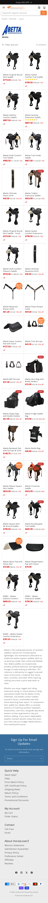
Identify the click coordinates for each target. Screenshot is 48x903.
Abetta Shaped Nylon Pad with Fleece (34, 563)
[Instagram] (21, 873)
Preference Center (14, 856)
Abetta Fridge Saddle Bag (34, 415)
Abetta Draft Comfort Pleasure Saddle (12, 270)
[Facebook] (16, 873)
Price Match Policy (14, 782)
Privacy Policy (12, 852)
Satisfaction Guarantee (16, 849)
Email (7, 832)
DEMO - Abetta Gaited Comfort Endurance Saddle (12, 635)
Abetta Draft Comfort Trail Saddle (12, 156)
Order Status (11, 816)
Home (4, 19)
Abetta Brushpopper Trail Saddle (34, 525)
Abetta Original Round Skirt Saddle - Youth (12, 232)
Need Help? (11, 775)
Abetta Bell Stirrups (11, 379)
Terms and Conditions (16, 796)
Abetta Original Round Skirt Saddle (12, 76)
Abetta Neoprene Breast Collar (10, 308)
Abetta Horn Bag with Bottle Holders (34, 380)
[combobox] (24, 13)
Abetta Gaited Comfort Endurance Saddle (33, 232)
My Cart (9, 812)
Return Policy (12, 793)
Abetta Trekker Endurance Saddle (33, 194)
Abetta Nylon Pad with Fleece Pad (12, 563)
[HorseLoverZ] (16, 7)
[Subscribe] (40, 758)
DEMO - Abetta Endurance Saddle (33, 597)
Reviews (9, 863)
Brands (13, 19)
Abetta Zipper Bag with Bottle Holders (11, 415)
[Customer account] (39, 7)
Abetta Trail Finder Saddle (33, 156)
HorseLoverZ (19, 892)
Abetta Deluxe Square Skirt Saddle (12, 487)
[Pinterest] (31, 873)
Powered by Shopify (31, 892)
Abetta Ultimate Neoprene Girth (32, 270)
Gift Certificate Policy (16, 785)
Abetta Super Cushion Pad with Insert (12, 342)
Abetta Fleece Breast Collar (34, 308)
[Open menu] (3, 7)
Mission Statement (14, 845)
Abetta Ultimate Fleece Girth (10, 194)
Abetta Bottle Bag (32, 448)
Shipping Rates (12, 789)
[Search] (43, 13)
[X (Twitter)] (26, 873)
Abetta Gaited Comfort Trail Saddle (34, 76)
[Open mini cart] (44, 7)
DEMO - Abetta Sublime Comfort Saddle (10, 597)
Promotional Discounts (17, 800)
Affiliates (9, 859)
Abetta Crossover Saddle (32, 487)
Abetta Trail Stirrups (34, 341)
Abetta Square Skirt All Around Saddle (11, 525)
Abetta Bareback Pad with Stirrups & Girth (12, 449)
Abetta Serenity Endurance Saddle (33, 116)
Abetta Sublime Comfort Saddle (10, 116)
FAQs (7, 778)
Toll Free (9, 829)
